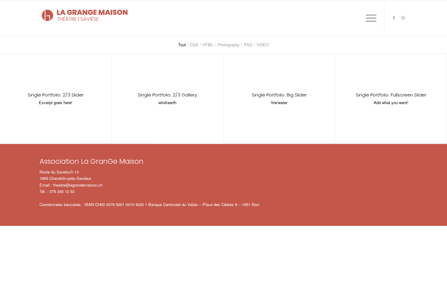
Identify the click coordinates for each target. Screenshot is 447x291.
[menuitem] (369, 18)
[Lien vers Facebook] (393, 17)
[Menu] (369, 18)
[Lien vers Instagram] (402, 17)
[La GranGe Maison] (85, 18)
